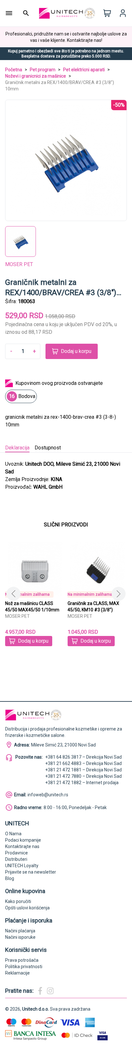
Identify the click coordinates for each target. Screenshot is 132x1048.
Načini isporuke (20, 937)
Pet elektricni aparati (84, 69)
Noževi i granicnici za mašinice (35, 76)
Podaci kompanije (23, 840)
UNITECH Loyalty (21, 865)
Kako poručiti (18, 901)
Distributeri (16, 859)
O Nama (13, 833)
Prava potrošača (21, 960)
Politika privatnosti (23, 966)
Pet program (42, 69)
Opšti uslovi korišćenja (27, 907)
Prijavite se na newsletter (30, 872)
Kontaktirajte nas (22, 846)
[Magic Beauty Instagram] (50, 991)
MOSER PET (19, 264)
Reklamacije (17, 972)
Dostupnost (48, 448)
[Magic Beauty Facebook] (40, 991)
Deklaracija (17, 448)
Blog (9, 878)
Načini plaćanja (20, 930)
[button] (118, 594)
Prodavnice (16, 852)
